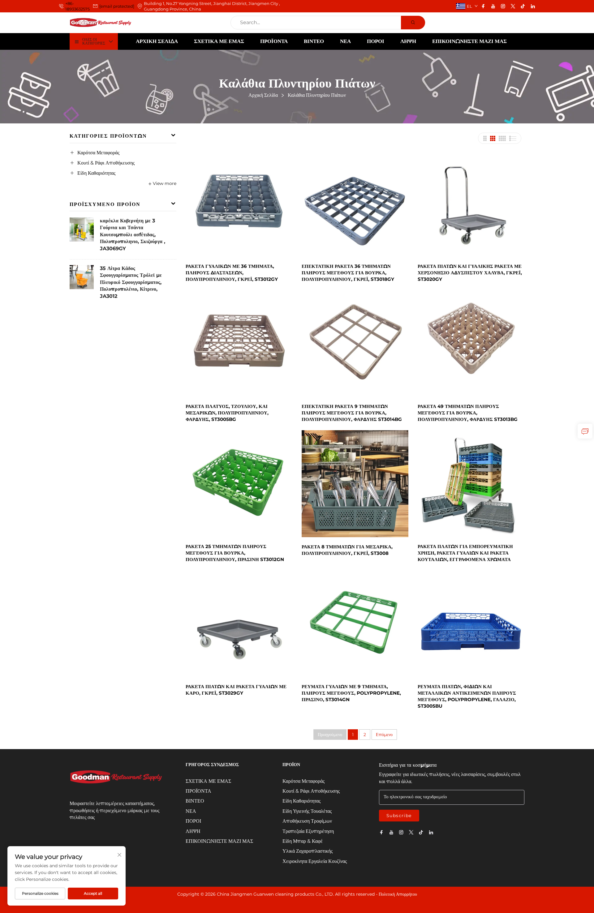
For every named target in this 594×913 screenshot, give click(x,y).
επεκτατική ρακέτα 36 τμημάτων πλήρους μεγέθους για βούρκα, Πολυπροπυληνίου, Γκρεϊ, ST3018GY (348, 272)
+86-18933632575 (77, 6)
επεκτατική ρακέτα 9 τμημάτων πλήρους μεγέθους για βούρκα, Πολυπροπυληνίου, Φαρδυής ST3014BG (352, 412)
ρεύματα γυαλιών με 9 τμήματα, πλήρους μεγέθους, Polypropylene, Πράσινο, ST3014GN (351, 693)
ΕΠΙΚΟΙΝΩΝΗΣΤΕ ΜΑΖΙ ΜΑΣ (469, 41)
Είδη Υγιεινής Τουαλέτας (307, 811)
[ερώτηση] (585, 431)
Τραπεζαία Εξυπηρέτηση (308, 831)
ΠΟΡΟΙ (375, 41)
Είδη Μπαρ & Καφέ (302, 841)
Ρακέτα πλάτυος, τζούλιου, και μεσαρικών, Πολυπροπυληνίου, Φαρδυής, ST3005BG (227, 412)
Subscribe (399, 815)
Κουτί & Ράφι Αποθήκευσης (106, 163)
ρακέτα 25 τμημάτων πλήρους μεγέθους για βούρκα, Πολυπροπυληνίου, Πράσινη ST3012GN (235, 552)
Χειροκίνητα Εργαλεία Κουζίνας (314, 861)
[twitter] (512, 6)
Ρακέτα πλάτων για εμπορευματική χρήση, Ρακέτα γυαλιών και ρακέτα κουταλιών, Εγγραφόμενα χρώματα (465, 552)
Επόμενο (384, 734)
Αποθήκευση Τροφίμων (307, 821)
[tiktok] (522, 6)
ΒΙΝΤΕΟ (314, 41)
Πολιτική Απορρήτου (398, 894)
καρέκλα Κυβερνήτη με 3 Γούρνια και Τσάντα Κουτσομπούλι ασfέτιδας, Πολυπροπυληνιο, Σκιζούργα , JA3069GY (132, 234)
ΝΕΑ (345, 41)
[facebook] (483, 6)
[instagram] (503, 6)
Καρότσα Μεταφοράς (98, 153)
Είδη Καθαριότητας (96, 173)
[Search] (413, 22)
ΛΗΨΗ (408, 41)
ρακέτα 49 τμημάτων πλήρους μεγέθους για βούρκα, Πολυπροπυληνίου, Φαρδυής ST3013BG (468, 412)
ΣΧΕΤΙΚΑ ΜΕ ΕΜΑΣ (219, 41)
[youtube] (493, 6)
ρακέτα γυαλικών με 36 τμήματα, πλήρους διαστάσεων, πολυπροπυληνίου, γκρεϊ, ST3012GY (232, 272)
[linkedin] (532, 6)
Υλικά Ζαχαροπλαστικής (307, 851)
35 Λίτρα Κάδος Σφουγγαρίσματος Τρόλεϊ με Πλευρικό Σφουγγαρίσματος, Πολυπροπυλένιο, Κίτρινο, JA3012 (131, 282)
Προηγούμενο (330, 734)
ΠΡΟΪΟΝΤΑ (274, 41)
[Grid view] (485, 138)
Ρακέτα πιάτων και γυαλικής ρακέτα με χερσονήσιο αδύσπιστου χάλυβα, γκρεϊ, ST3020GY (470, 272)
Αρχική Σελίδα (157, 41)
